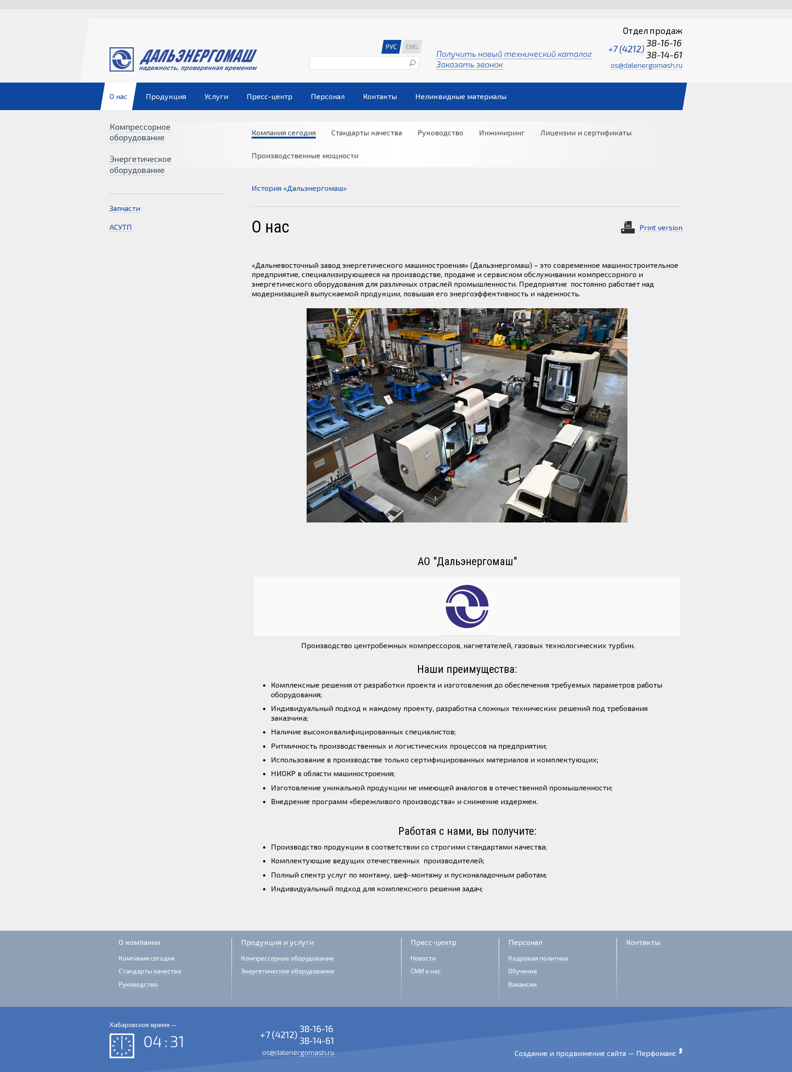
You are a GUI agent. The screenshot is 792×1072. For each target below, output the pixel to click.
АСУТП (121, 226)
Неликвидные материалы (460, 96)
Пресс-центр (269, 96)
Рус (391, 46)
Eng (412, 46)
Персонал (328, 96)
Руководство (440, 132)
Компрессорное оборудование (140, 132)
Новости (423, 958)
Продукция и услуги (277, 942)
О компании (139, 942)
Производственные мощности (305, 155)
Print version (660, 227)
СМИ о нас (426, 971)
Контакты (380, 96)
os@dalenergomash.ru (646, 65)
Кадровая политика (538, 958)
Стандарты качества (366, 132)
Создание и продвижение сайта (570, 1053)
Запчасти (125, 208)
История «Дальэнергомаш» (299, 187)
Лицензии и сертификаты (586, 132)
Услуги (216, 96)
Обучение (522, 971)
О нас (118, 96)
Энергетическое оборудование (140, 164)
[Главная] (201, 59)
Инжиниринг (502, 132)
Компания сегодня (284, 132)
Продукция (166, 96)
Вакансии (522, 984)
